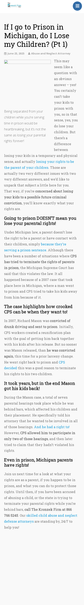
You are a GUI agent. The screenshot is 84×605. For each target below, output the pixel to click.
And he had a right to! (52, 427)
